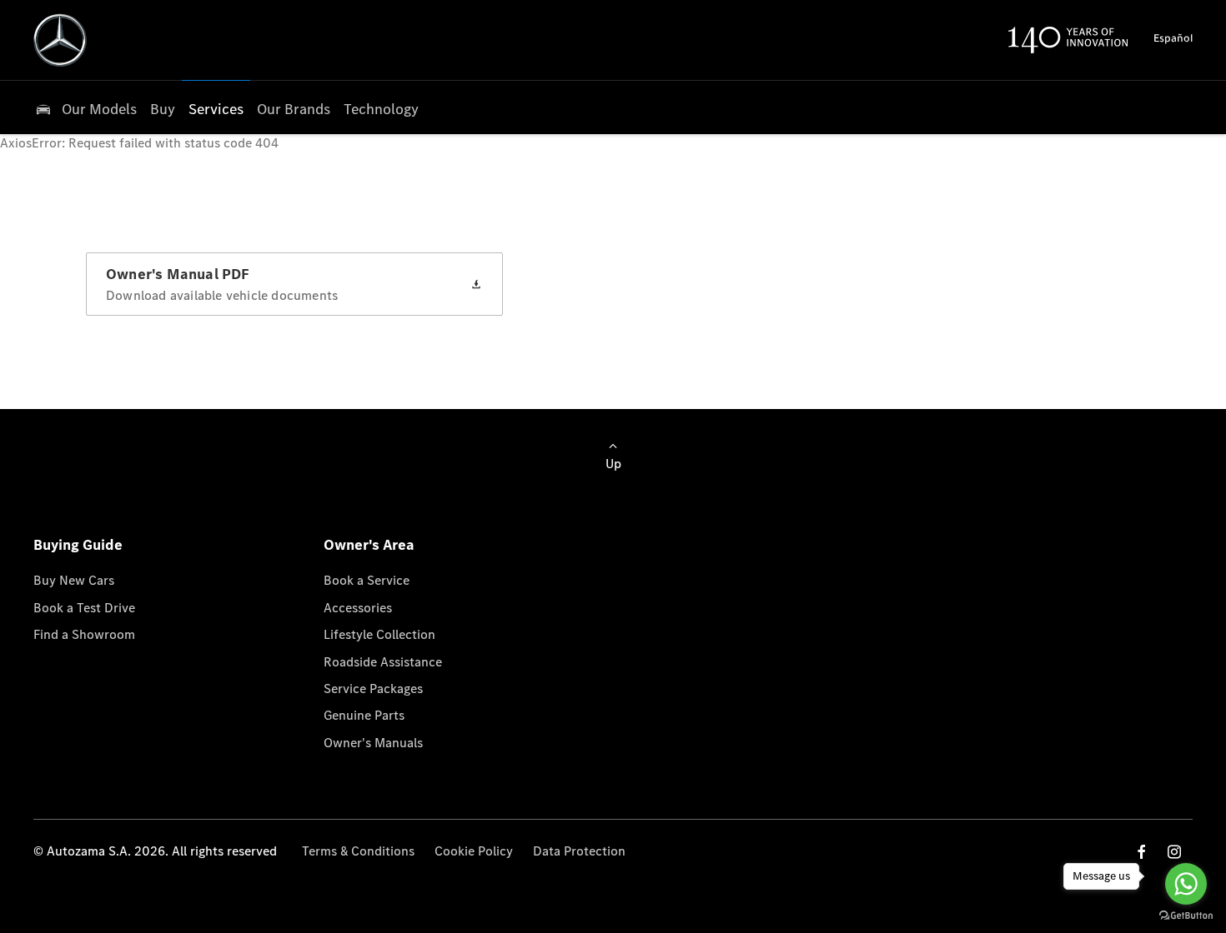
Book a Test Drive (84, 607)
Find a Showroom (84, 634)
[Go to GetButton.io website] (1186, 916)
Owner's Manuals (373, 742)
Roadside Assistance (383, 662)
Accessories (358, 607)
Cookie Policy (474, 851)
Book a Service (367, 580)
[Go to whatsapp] (1186, 884)
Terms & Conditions (358, 851)
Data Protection (579, 851)
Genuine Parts (364, 715)
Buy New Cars (73, 580)
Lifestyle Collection (379, 634)
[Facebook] (1142, 851)
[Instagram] (1174, 851)
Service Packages (373, 688)
